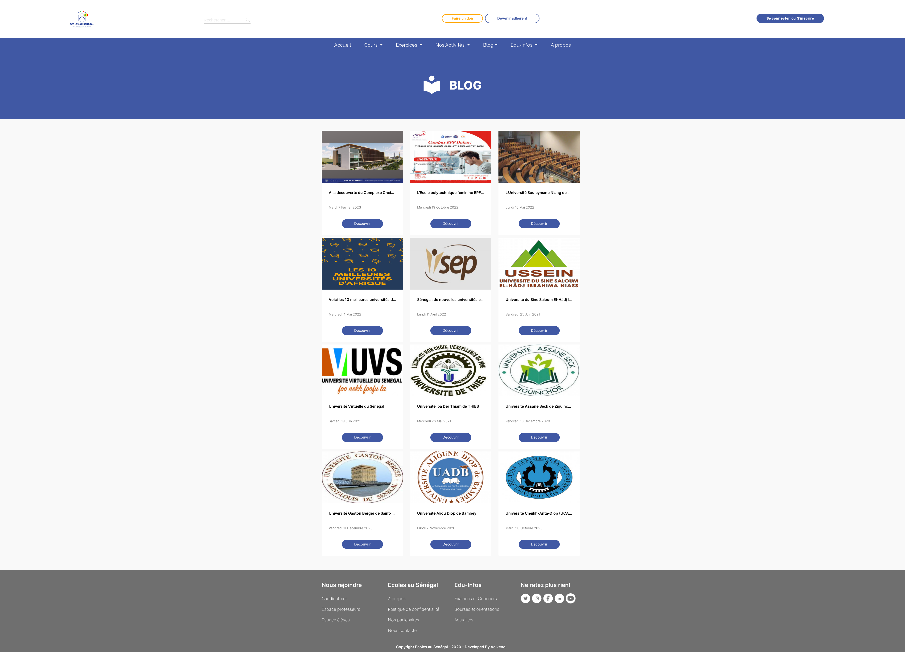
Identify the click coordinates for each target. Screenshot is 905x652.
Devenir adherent (512, 18)
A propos (561, 45)
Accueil (342, 45)
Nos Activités (451, 45)
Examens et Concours (475, 598)
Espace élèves (336, 619)
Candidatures (335, 598)
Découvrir (362, 223)
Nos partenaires (403, 619)
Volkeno (498, 646)
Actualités (463, 619)
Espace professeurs (341, 609)
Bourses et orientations (476, 609)
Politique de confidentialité (413, 609)
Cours (371, 45)
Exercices (407, 45)
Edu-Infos (522, 45)
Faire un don (462, 18)
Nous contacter (403, 630)
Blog (488, 45)
